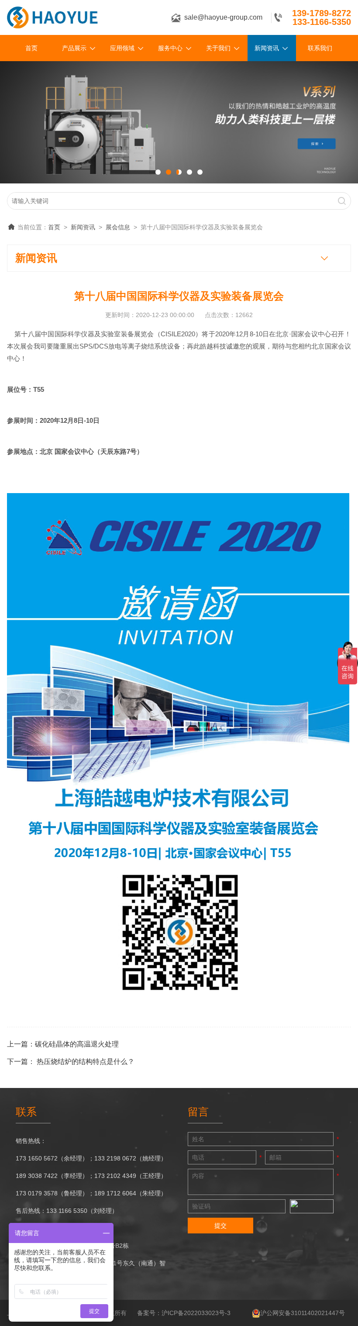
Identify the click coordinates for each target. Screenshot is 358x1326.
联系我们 (320, 48)
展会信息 (118, 227)
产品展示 (74, 48)
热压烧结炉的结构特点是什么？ (85, 1061)
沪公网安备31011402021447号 (302, 1312)
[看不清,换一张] (312, 1206)
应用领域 (122, 48)
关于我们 (218, 48)
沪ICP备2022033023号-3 (196, 1312)
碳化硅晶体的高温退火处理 (77, 1044)
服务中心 (170, 48)
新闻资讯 (267, 48)
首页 (31, 48)
